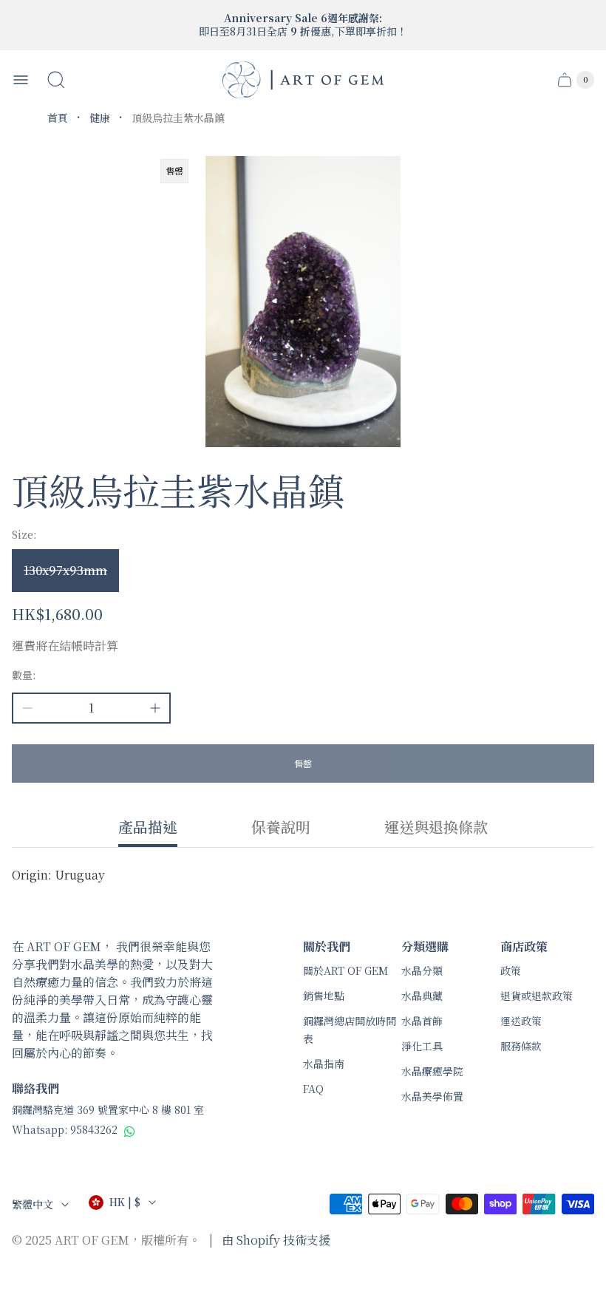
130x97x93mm (65, 570)
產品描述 (147, 827)
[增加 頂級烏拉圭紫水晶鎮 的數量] (155, 708)
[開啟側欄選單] (20, 80)
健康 (99, 117)
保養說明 (280, 827)
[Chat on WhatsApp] (129, 1131)
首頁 (57, 117)
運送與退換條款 (436, 827)
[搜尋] (56, 80)
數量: (24, 674)
